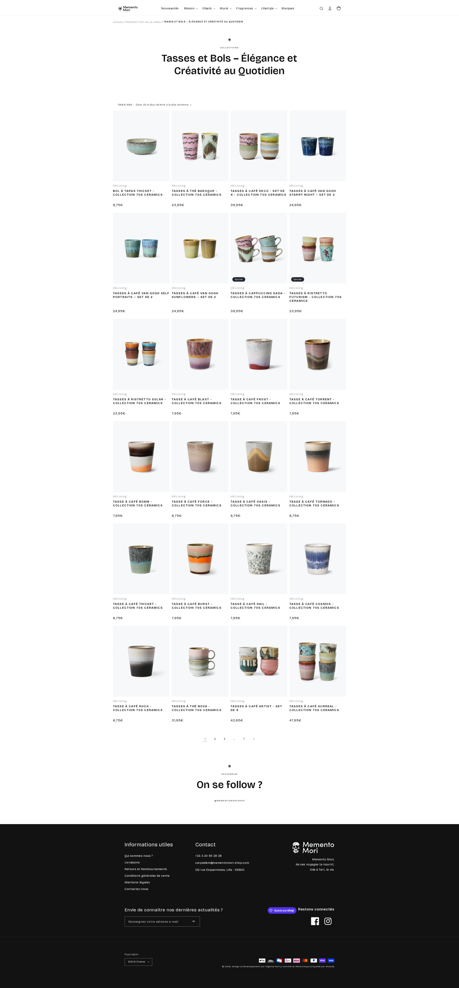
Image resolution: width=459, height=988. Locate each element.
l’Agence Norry (273, 966)
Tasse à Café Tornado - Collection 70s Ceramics (314, 503)
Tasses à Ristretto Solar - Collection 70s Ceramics (139, 401)
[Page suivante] (254, 739)
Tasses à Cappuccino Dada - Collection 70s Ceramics (258, 295)
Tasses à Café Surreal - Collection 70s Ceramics (314, 708)
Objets (207, 8)
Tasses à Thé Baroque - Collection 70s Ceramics (197, 193)
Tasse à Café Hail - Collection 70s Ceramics (255, 606)
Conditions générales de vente (147, 875)
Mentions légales (137, 882)
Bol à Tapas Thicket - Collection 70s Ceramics (138, 193)
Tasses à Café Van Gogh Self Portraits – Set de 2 (141, 295)
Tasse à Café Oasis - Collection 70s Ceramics (255, 503)
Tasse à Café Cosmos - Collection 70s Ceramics (314, 606)
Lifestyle (267, 8)
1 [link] (205, 738)
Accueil (118, 21)
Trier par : (126, 105)
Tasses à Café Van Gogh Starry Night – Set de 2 (312, 193)
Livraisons (132, 862)
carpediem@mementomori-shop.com (222, 862)
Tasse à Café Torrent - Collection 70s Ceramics (314, 401)
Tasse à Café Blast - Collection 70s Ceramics (197, 401)
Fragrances (244, 8)
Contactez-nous (136, 889)
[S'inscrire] (193, 921)
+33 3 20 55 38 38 (208, 855)
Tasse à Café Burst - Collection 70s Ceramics (197, 606)
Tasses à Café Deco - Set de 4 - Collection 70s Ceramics (259, 193)
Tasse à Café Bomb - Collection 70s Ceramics (138, 503)
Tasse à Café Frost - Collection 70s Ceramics (255, 401)
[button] (191, 8)
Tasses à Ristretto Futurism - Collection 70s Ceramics (315, 297)
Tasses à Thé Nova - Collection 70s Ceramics (197, 708)
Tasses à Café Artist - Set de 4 (256, 708)
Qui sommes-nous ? (139, 855)
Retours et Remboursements (146, 869)
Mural (224, 8)
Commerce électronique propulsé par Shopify (308, 966)
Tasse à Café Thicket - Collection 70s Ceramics (138, 606)
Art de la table (150, 21)
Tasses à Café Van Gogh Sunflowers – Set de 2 (195, 295)
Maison (189, 8)
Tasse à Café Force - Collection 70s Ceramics (197, 503)
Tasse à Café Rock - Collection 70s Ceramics (138, 708)
